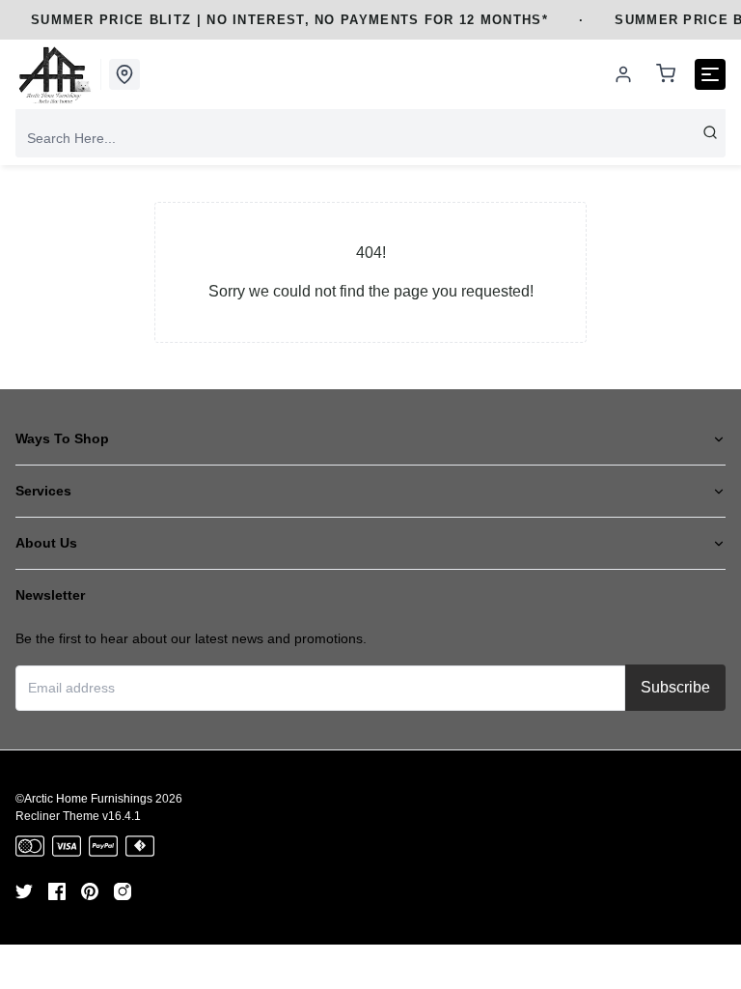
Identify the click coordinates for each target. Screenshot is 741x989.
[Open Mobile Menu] (710, 74)
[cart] (665, 75)
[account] (623, 74)
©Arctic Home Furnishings (83, 798)
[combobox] (370, 138)
